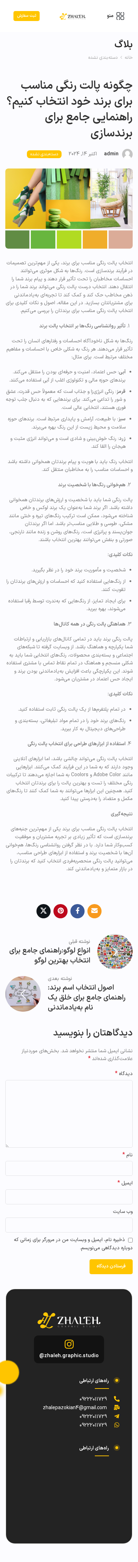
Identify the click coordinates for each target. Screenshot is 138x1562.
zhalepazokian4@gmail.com (75, 1408)
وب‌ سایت (123, 1211)
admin (111, 154)
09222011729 (93, 1399)
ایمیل (125, 1183)
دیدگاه (124, 1074)
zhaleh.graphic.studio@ (69, 1356)
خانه (129, 57)
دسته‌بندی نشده (103, 57)
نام (127, 1155)
